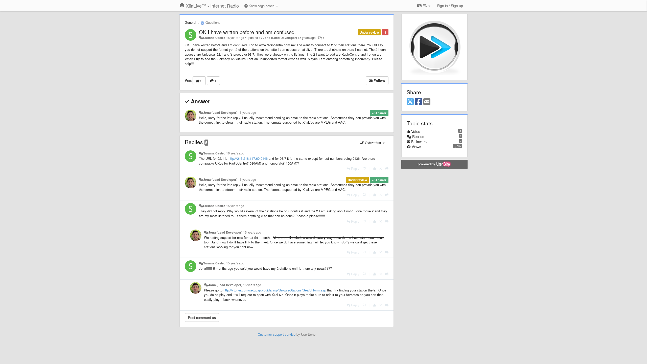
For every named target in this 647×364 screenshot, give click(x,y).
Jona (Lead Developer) (280, 37)
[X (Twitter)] (410, 102)
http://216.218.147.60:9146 (248, 158)
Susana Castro (214, 37)
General (190, 22)
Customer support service (276, 334)
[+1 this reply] (374, 168)
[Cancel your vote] (380, 168)
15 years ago (235, 205)
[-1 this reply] (386, 168)
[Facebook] (418, 102)
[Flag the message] (364, 168)
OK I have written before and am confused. (247, 32)
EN (425, 5)
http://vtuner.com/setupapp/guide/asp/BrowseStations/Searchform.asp (274, 290)
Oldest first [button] (373, 142)
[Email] (426, 102)
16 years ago (247, 112)
